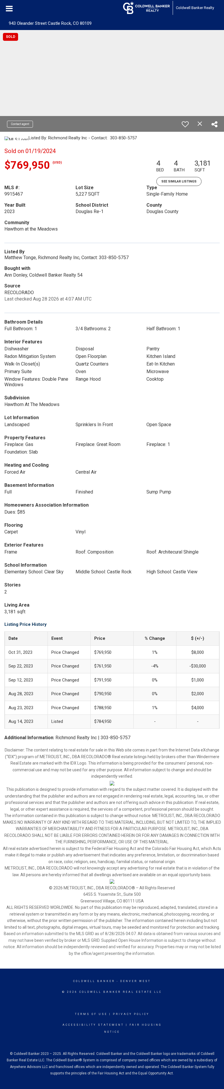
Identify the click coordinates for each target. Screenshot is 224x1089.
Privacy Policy (131, 1014)
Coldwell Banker (94, 981)
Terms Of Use (91, 1014)
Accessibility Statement (93, 1024)
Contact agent (20, 124)
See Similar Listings (179, 181)
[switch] (185, 124)
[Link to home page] (146, 8)
